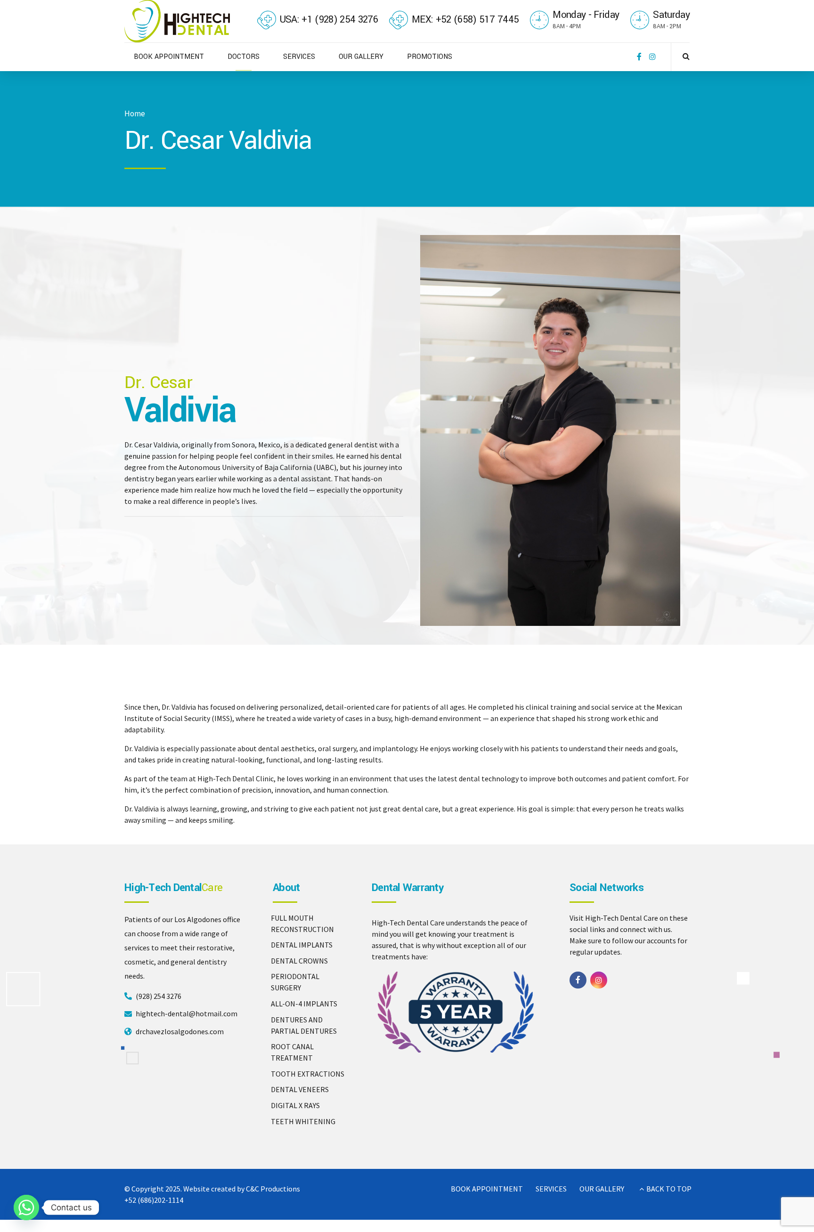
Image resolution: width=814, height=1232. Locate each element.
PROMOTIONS (429, 57)
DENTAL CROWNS (299, 960)
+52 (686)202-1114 (153, 1200)
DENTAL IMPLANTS (302, 944)
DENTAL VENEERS (300, 1089)
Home (134, 114)
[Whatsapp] (26, 1207)
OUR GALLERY (361, 57)
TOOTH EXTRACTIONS (307, 1073)
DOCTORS (244, 57)
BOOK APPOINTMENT (169, 57)
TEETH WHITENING (303, 1121)
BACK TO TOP (669, 1188)
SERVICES (299, 57)
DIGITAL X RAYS (295, 1105)
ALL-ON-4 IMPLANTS (304, 1003)
